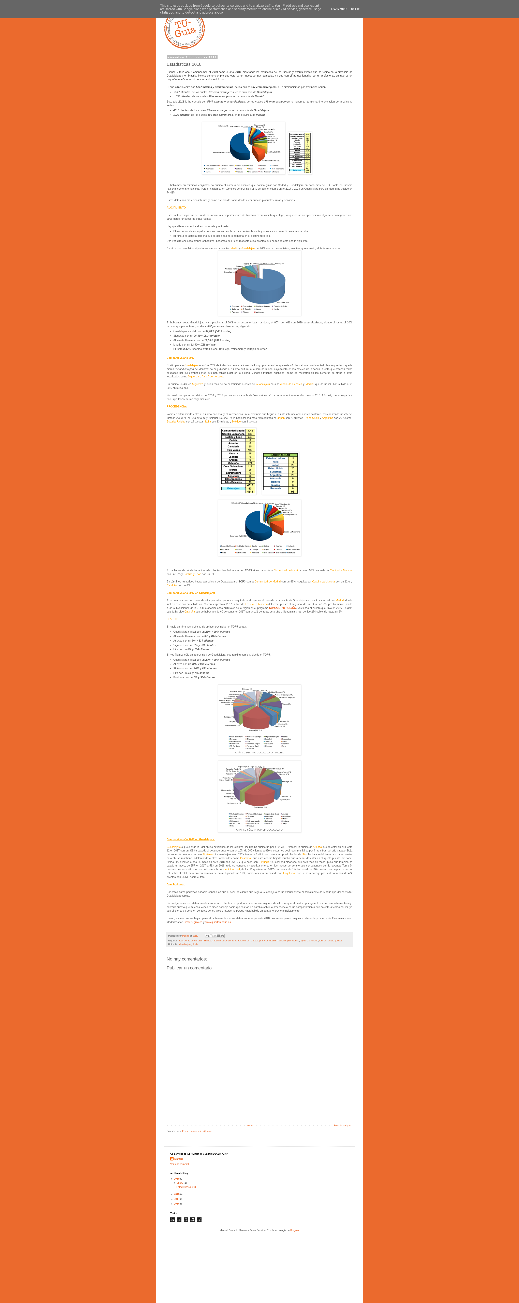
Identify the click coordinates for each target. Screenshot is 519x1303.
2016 (177, 1203)
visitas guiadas (335, 940)
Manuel (178, 1158)
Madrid (272, 940)
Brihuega (208, 940)
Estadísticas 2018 (186, 1187)
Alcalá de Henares (193, 940)
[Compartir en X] (215, 936)
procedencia (293, 940)
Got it (355, 9)
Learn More (339, 9)
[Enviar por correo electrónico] (207, 936)
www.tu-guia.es (193, 922)
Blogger (294, 1230)
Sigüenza (305, 940)
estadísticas (228, 940)
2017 (177, 1199)
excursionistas (242, 940)
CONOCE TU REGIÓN (282, 607)
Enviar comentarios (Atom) (196, 1131)
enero (180, 1182)
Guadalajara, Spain (188, 944)
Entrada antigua (342, 1125)
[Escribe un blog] (211, 936)
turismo (314, 940)
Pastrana (281, 940)
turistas (323, 940)
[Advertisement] (259, 1090)
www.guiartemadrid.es (218, 922)
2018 (181, 940)
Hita (266, 940)
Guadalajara (257, 940)
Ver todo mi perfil (179, 1164)
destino (217, 940)
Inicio (250, 1125)
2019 (177, 1178)
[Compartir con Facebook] (219, 936)
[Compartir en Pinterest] (223, 936)
